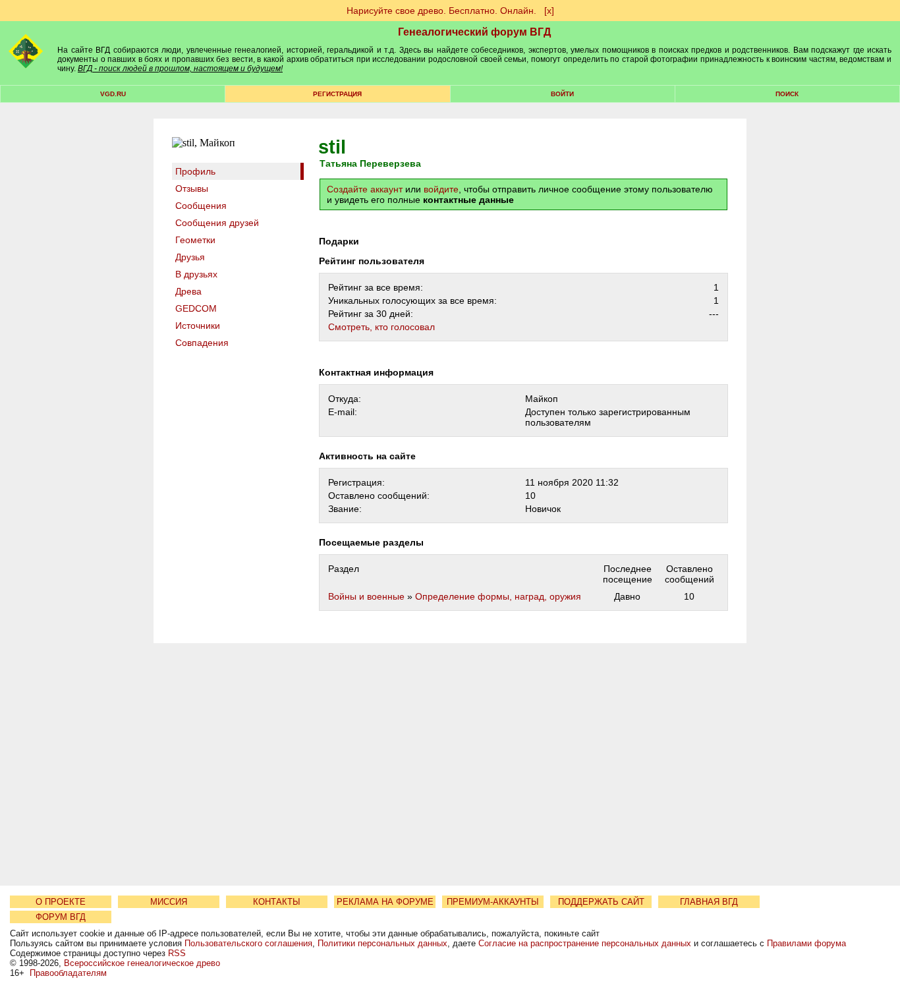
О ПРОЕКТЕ (61, 902)
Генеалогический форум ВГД (474, 32)
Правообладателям (68, 973)
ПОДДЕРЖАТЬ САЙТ (601, 902)
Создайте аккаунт (365, 189)
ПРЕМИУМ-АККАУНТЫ (493, 902)
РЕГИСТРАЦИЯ (337, 94)
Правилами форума (806, 943)
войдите (441, 189)
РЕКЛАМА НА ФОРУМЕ (385, 902)
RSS (177, 953)
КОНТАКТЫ (276, 902)
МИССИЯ (168, 902)
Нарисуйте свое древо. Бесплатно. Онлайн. (441, 10)
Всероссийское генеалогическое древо (142, 963)
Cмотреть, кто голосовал (381, 327)
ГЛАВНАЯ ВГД (709, 902)
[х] (549, 10)
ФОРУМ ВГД (61, 917)
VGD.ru (113, 94)
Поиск (787, 94)
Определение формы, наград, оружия (498, 596)
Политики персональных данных (382, 943)
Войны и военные (366, 596)
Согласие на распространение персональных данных (584, 943)
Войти (562, 94)
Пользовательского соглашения (248, 943)
